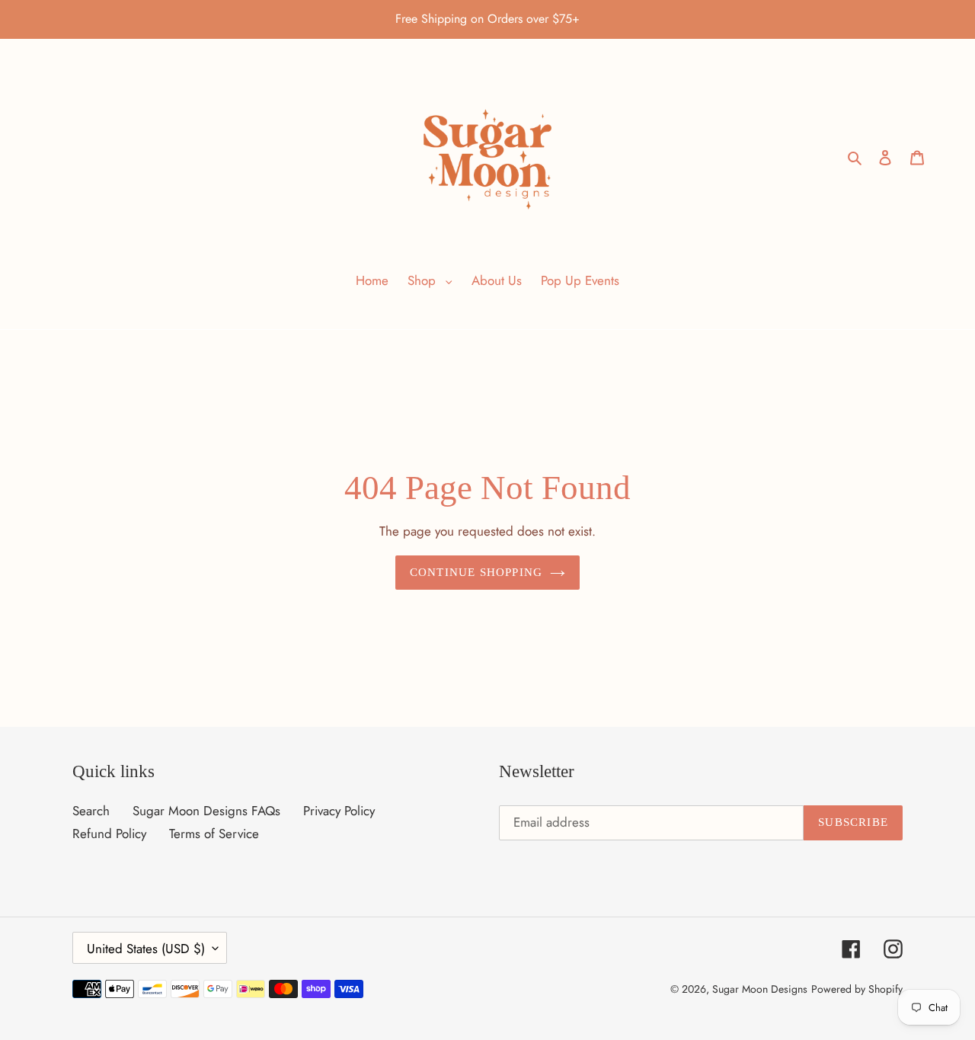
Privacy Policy (339, 810)
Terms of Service (214, 833)
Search (91, 810)
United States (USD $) (146, 948)
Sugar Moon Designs (759, 988)
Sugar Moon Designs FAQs (206, 810)
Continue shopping (476, 572)
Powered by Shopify (857, 988)
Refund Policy (109, 833)
